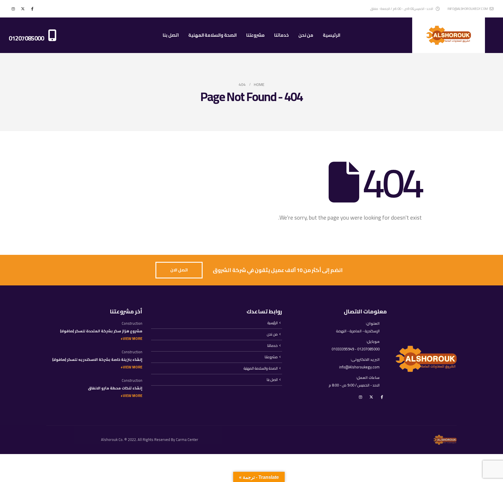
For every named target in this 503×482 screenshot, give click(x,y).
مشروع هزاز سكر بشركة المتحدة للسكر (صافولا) (101, 331)
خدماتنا (281, 35)
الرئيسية (331, 35)
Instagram (360, 397)
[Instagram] (13, 9)
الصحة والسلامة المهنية (212, 35)
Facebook (382, 397)
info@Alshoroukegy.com (359, 367)
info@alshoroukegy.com (467, 9)
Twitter (371, 397)
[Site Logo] (448, 35)
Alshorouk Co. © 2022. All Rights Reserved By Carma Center (149, 439)
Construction (132, 323)
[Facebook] (32, 9)
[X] (23, 9)
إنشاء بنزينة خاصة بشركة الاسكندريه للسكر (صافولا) (97, 359)
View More (132, 338)
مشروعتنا (255, 35)
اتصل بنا (171, 35)
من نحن (306, 35)
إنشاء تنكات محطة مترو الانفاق (115, 388)
